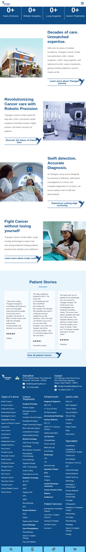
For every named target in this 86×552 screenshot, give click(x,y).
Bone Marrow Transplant (32, 450)
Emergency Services (73, 463)
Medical (47, 476)
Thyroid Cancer (6, 485)
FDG (24, 514)
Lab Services (49, 436)
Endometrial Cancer (8, 412)
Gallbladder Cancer (8, 420)
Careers (69, 423)
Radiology (69, 524)
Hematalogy (27, 446)
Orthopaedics (70, 504)
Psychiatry (69, 517)
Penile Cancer (6, 459)
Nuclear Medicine (29, 510)
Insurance (47, 528)
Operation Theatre (51, 469)
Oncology (69, 500)
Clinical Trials (70, 416)
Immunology (48, 451)
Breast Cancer (6, 401)
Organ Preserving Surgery (32, 424)
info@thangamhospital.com (36, 384)
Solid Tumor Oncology (31, 443)
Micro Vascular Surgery (31, 428)
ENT (67, 466)
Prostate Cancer (7, 467)
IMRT (25, 485)
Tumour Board (71, 409)
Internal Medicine (72, 473)
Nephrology (70, 481)
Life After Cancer (50, 524)
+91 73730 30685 (32, 387)
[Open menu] (82, 3)
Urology (68, 534)
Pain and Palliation (29, 542)
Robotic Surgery (28, 408)
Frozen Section (49, 444)
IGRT (25, 489)
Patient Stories (71, 427)
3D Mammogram (50, 412)
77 (72, 390)
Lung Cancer (6, 434)
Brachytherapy (28, 503)
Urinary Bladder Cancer (9, 488)
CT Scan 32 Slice (50, 409)
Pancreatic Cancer (8, 456)
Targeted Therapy (29, 463)
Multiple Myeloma (7, 445)
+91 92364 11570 (64, 390)
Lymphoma (5, 438)
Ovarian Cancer (7, 452)
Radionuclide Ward (51, 433)
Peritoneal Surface (8, 463)
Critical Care (70, 455)
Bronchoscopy (49, 465)
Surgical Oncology (30, 404)
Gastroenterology (72, 470)
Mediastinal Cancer (8, 441)
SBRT (25, 499)
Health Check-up (72, 477)
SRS (24, 496)
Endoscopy (48, 455)
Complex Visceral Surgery (32, 417)
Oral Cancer (5, 449)
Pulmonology (70, 514)
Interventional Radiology (53, 416)
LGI (45, 462)
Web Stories (70, 434)
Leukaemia (5, 427)
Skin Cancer (5, 474)
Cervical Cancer (7, 405)
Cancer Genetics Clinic (53, 490)
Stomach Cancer (7, 477)
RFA (24, 507)
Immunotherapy (28, 460)
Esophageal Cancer (8, 416)
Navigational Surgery (30, 421)
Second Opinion (71, 412)
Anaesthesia (70, 446)
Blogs (68, 430)
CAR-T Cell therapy (30, 467)
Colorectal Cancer (7, 409)
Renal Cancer (6, 470)
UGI (45, 458)
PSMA (25, 517)
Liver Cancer (6, 430)
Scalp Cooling (28, 470)
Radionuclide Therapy (31, 521)
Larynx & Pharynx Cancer (10, 423)
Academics (70, 420)
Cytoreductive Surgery (31, 432)
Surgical (47, 480)
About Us (69, 401)
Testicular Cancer (7, 481)
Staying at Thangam (51, 521)
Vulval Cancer (6, 492)
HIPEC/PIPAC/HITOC (31, 435)
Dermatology (70, 459)
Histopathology (49, 440)
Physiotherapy (28, 532)
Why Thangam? (71, 405)
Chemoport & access (30, 474)
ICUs (46, 473)
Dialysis (47, 493)
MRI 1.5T (47, 405)
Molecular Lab (49, 447)
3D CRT (26, 481)
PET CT (47, 423)
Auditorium (48, 497)
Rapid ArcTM (27, 492)
